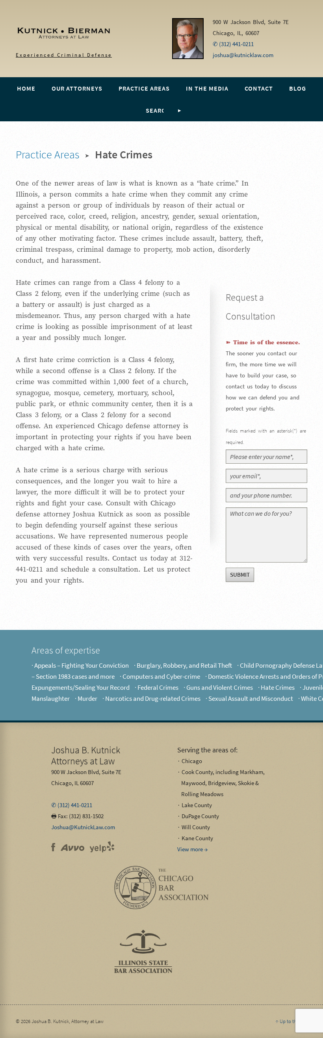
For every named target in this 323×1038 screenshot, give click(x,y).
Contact (259, 88)
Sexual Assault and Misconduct (250, 698)
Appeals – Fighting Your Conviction (81, 665)
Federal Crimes (157, 687)
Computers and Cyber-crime (161, 676)
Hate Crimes (278, 687)
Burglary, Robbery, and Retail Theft (184, 665)
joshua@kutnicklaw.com (243, 55)
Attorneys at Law (85, 755)
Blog (297, 88)
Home (26, 88)
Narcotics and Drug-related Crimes (152, 698)
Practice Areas (144, 88)
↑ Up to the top (291, 1021)
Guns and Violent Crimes (219, 687)
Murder (87, 698)
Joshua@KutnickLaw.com (83, 827)
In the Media (207, 88)
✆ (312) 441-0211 (233, 44)
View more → (192, 849)
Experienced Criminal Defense (56, 37)
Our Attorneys (77, 88)
